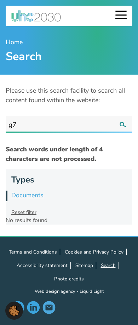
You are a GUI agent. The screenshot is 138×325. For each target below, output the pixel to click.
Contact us (48, 307)
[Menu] (121, 16)
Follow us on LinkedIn (33, 307)
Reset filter (23, 212)
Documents (27, 195)
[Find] (123, 125)
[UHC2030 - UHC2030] (36, 16)
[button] (14, 310)
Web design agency (55, 291)
